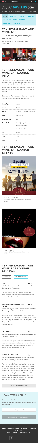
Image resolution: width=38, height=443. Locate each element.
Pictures (30, 16)
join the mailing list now (20, 417)
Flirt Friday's (9, 250)
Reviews (6, 23)
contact (16, 23)
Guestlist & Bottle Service (14, 20)
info (5, 16)
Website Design (12, 432)
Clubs (4, 12)
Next (34, 56)
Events (13, 16)
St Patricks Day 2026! (17, 12)
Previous (3, 56)
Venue (21, 16)
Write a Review (21, 277)
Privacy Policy (19, 430)
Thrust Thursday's (11, 198)
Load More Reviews (19, 385)
